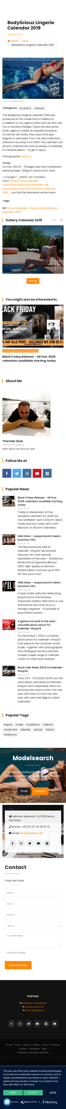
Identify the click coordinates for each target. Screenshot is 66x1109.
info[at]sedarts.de (31, 833)
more (53, 1092)
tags (44, 1048)
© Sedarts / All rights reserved (33, 1052)
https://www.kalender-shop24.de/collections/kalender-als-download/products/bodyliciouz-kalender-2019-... (29, 186)
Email (24, 791)
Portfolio (55, 1044)
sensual (38, 729)
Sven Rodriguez (34, 1010)
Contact (40, 791)
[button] (55, 261)
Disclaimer (34, 1048)
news (25, 41)
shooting (7, 351)
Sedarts (26, 156)
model (19, 724)
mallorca (48, 724)
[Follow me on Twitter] (16, 473)
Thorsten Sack (12, 441)
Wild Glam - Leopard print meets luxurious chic (39, 538)
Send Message (18, 965)
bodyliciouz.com (34, 1006)
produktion (25, 108)
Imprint (23, 1048)
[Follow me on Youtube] (37, 473)
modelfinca (32, 724)
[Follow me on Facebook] (6, 473)
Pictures (33, 281)
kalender (39, 108)
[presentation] (54, 219)
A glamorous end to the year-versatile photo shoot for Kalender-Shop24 (37, 625)
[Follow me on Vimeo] (47, 473)
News (18, 1044)
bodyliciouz (10, 734)
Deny (13, 1092)
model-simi (10, 729)
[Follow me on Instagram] (27, 473)
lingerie (8, 724)
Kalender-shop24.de (34, 1003)
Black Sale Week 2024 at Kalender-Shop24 (41, 669)
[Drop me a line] (54, 1023)
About (46, 1044)
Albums (27, 1044)
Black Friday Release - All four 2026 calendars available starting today (40, 501)
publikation (32, 351)
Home (14, 41)
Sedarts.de (17, 101)
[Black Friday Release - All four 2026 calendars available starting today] (33, 326)
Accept (33, 1092)
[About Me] (26, 412)
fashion (50, 729)
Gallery (33, 249)
